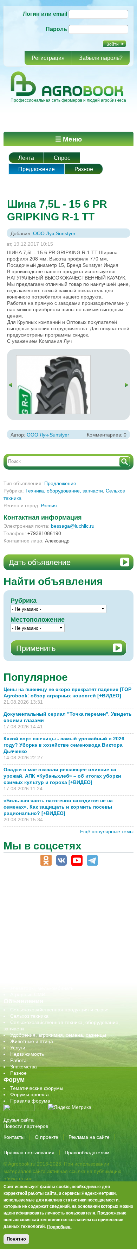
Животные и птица (31, 1041)
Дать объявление (40, 562)
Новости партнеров (26, 1126)
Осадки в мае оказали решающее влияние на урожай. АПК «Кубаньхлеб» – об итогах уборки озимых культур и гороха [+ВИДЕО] (62, 776)
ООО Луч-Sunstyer (54, 233)
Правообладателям (87, 1152)
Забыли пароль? (101, 58)
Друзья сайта (19, 1120)
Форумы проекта (29, 1094)
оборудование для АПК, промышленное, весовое (67, 931)
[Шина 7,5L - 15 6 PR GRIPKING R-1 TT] (53, 359)
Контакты (14, 1137)
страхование (24, 969)
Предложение (36, 169)
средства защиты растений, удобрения (55, 963)
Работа (18, 1060)
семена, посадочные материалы (48, 956)
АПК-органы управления (38, 899)
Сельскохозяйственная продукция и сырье (59, 1009)
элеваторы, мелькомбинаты (42, 988)
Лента (26, 158)
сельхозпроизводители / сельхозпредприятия (62, 944)
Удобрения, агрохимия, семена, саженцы (58, 1035)
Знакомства (23, 1066)
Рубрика (24, 600)
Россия (49, 505)
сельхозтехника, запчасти (39, 950)
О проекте (46, 1137)
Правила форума (30, 1101)
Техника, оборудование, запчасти (64, 491)
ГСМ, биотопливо (30, 918)
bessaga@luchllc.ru (72, 526)
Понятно (16, 1239)
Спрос (62, 158)
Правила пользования (29, 1152)
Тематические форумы (36, 1088)
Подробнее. (59, 1226)
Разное (83, 169)
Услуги (17, 1047)
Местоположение (38, 619)
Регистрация (48, 58)
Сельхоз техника (29, 1016)
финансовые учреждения (39, 982)
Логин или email (45, 14)
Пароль (56, 29)
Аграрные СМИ (27, 994)
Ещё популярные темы (106, 831)
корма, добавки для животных (44, 925)
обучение (21, 937)
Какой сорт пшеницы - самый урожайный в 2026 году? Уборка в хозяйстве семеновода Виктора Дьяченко (64, 745)
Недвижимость (27, 1054)
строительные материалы (40, 975)
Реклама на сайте (89, 1137)
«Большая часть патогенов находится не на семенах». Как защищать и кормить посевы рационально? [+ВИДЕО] (58, 807)
